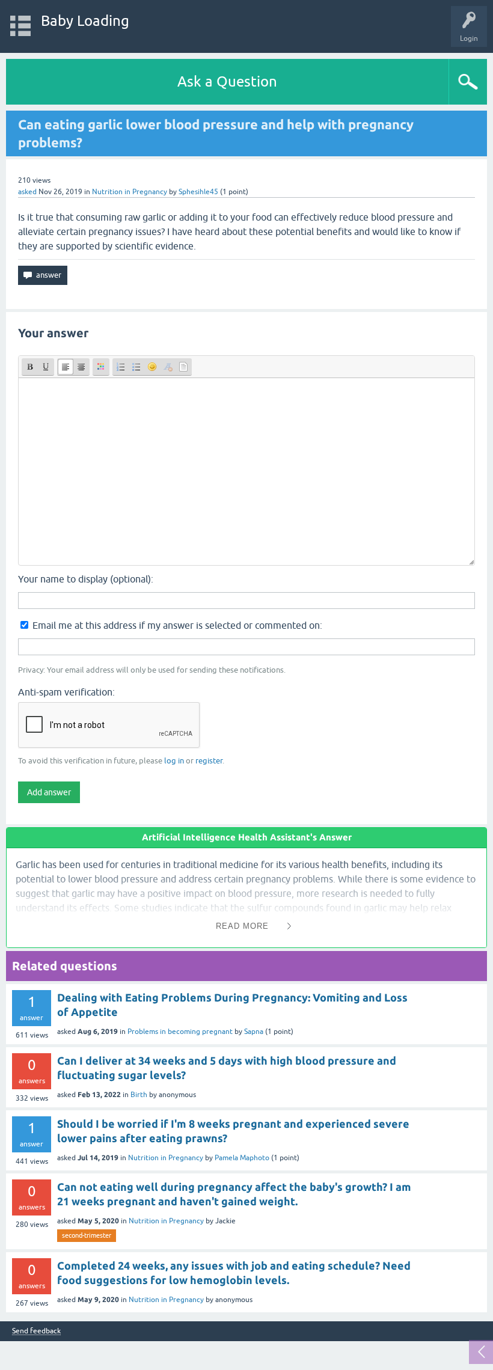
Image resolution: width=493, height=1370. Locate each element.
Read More (242, 926)
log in (174, 760)
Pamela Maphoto (242, 1158)
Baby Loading (85, 21)
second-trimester (86, 1235)
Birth (138, 1094)
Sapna (253, 1031)
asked (27, 192)
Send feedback (36, 1331)
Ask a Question (227, 81)
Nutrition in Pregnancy (129, 192)
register (208, 760)
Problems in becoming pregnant (180, 1031)
